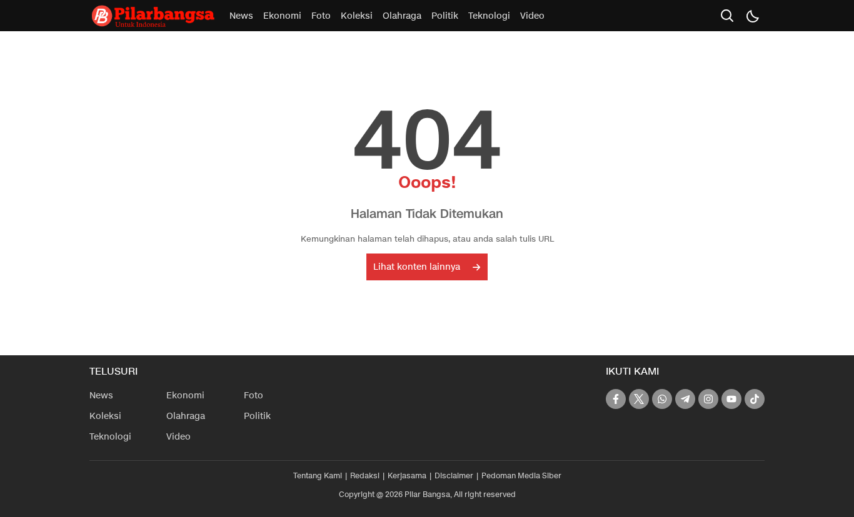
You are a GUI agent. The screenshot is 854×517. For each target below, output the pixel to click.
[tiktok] (755, 399)
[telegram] (685, 399)
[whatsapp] (662, 399)
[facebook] (616, 399)
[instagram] (708, 399)
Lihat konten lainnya (416, 267)
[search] (727, 15)
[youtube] (731, 399)
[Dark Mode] (752, 15)
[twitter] (639, 399)
